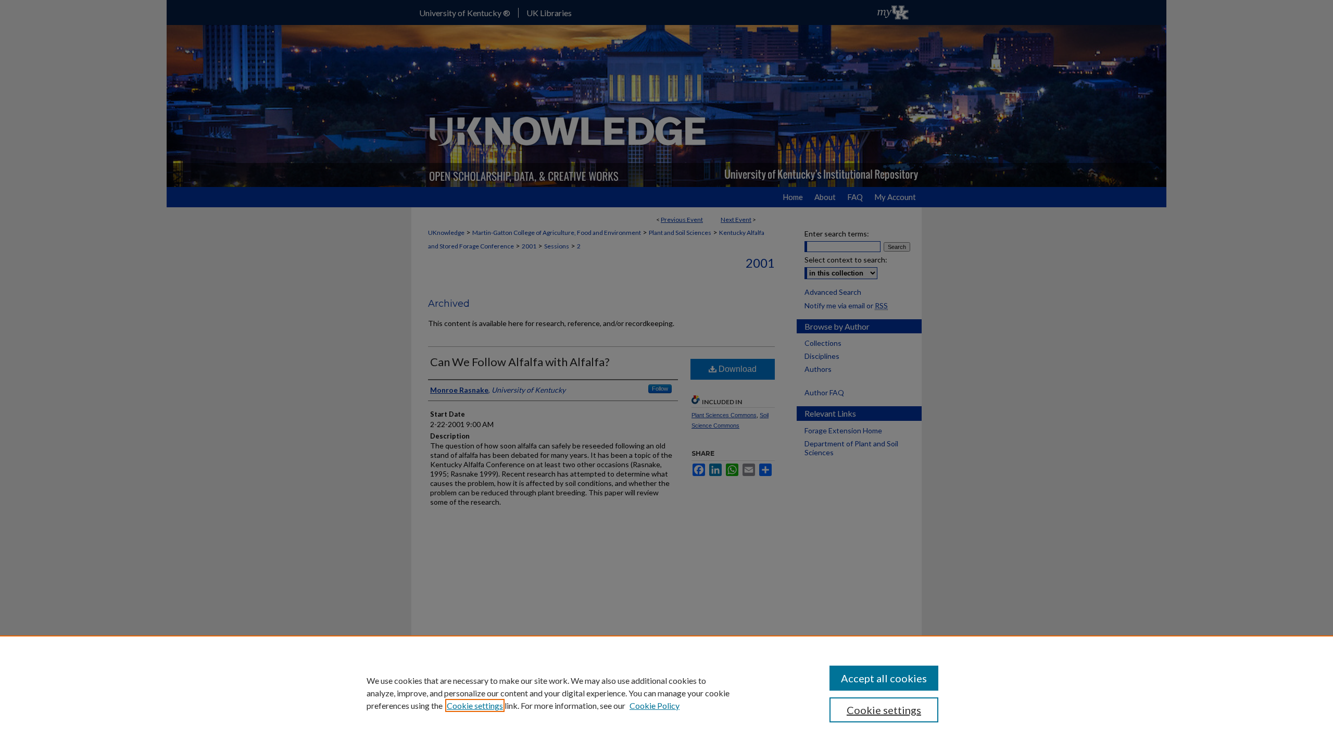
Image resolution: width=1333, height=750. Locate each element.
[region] (666, 692)
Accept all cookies (884, 678)
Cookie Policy (655, 705)
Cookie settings (475, 705)
